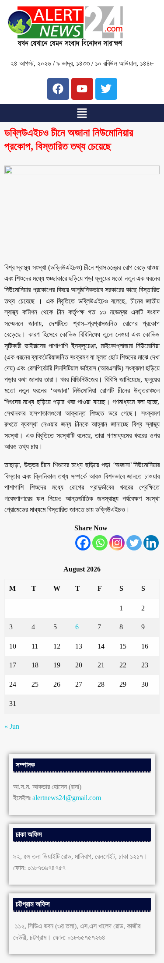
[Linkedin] (151, 542)
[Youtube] (82, 89)
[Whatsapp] (100, 542)
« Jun (11, 726)
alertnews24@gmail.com (66, 797)
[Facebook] (83, 542)
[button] (82, 113)
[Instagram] (117, 542)
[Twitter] (134, 542)
